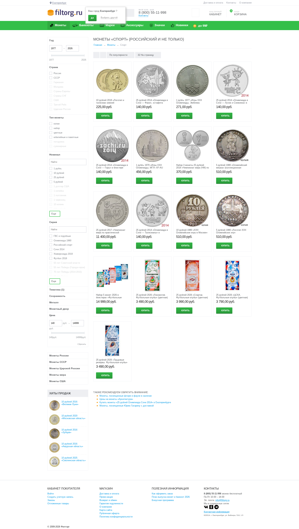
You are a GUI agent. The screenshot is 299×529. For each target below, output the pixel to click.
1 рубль (58, 168)
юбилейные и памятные (66, 137)
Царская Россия (62, 109)
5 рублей (58, 182)
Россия (57, 73)
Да (92, 18)
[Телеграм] (216, 508)
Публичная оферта (109, 513)
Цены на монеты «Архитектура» (116, 399)
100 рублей (59, 209)
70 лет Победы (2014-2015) (68, 272)
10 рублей (59, 173)
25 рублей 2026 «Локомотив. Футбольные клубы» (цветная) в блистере (152, 297)
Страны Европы (62, 91)
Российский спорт (63, 245)
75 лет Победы (61, 276)
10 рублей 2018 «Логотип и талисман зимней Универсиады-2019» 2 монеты (111, 103)
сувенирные (60, 146)
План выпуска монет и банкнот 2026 (171, 497)
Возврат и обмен (108, 500)
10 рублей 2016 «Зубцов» (69, 431)
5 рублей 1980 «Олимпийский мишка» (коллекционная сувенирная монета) (231, 168)
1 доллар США (61, 186)
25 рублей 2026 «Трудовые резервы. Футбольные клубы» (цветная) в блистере (111, 362)
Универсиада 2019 (63, 254)
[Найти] (130, 13)
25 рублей (59, 177)
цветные (58, 132)
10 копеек (59, 204)
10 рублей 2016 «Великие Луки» (69, 403)
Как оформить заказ (162, 493)
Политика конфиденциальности (116, 516)
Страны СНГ (60, 96)
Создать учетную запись (60, 497)
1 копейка (59, 191)
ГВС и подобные (62, 236)
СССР (57, 78)
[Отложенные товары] (195, 12)
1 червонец (59, 200)
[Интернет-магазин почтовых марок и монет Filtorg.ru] (64, 13)
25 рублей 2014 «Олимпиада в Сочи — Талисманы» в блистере (152, 232)
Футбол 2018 (60, 258)
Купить (105, 116)
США (56, 100)
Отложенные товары (58, 503)
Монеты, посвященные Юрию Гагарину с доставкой (126, 405)
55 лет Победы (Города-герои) (69, 267)
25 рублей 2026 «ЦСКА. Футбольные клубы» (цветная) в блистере (232, 297)
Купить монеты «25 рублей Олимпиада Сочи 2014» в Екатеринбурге (135, 402)
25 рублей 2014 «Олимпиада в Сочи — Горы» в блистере (112, 166)
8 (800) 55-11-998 (152, 12)
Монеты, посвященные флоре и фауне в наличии (125, 395)
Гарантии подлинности (111, 503)
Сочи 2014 (59, 249)
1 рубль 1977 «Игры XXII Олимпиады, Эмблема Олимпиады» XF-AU (189, 103)
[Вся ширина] (96, 55)
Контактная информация (216, 511)
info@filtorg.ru (222, 500)
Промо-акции (106, 497)
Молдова (58, 87)
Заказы (51, 500)
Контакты (231, 2)
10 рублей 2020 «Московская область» (73, 417)
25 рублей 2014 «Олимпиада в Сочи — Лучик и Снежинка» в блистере (232, 103)
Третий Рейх (60, 104)
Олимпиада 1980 (62, 240)
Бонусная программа (163, 500)
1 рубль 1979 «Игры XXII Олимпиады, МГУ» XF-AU (149, 166)
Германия (59, 82)
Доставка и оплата (213, 2)
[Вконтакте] (206, 508)
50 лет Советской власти (67, 263)
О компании (245, 2)
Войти (50, 493)
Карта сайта (105, 510)
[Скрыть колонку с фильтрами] (103, 55)
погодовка (59, 141)
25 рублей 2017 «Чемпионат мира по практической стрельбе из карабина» (110, 232)
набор (57, 128)
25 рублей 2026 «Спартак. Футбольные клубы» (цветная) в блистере (192, 297)
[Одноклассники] (211, 508)
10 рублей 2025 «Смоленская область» (73, 459)
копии (57, 123)
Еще (54, 213)
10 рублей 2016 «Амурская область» (72, 445)
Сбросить (82, 344)
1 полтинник (60, 195)
